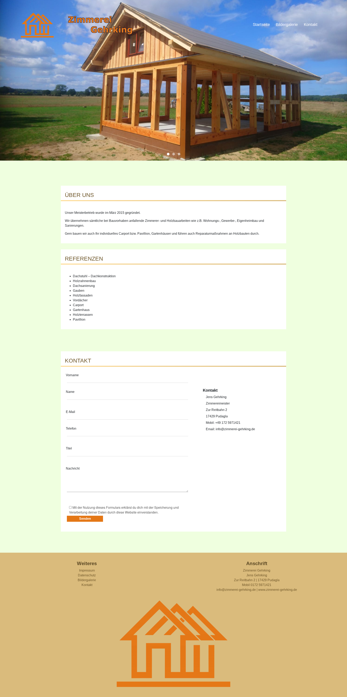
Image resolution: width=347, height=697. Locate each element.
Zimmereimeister (218, 403)
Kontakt (310, 24)
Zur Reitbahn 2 (216, 410)
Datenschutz (87, 575)
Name (70, 391)
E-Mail (70, 412)
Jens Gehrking (216, 397)
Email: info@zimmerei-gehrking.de (230, 429)
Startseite (261, 24)
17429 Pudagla (217, 416)
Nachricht (73, 468)
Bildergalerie (287, 24)
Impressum (87, 570)
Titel (69, 448)
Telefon (71, 428)
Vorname (72, 375)
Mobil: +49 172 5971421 (223, 422)
